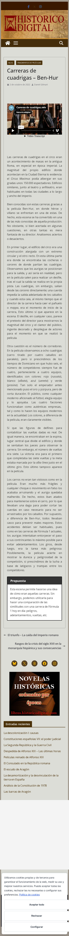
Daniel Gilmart (41, 84)
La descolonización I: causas (21, 733)
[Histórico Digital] (8, 43)
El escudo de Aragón (16, 769)
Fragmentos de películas (29, 63)
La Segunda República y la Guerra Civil (27, 745)
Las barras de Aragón (17, 791)
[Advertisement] (34, 835)
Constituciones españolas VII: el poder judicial (32, 739)
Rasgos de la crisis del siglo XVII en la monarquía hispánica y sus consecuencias (34, 646)
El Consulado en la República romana (27, 763)
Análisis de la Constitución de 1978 (25, 785)
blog (10, 63)
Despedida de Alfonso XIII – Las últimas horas (32, 751)
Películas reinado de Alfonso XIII (24, 757)
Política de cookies (29, 894)
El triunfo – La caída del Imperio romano (33, 635)
